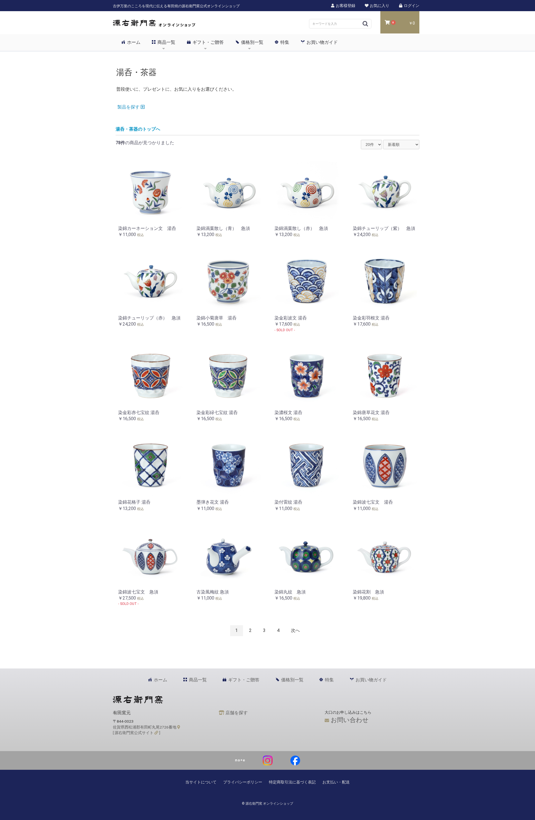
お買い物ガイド (321, 42)
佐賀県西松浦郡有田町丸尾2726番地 (145, 727)
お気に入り (379, 5)
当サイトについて (201, 782)
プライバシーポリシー (242, 782)
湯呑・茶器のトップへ (138, 129)
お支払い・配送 (336, 782)
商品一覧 (165, 42)
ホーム (133, 42)
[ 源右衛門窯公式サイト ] (136, 732)
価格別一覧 (251, 42)
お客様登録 (345, 5)
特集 (284, 42)
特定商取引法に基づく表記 (292, 782)
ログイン (411, 5)
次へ (295, 630)
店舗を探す (236, 712)
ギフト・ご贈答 (207, 42)
